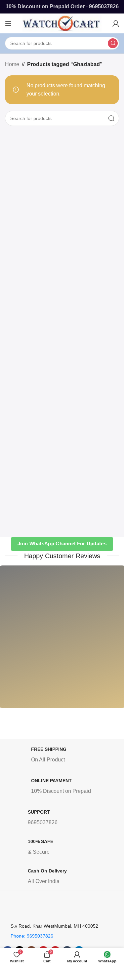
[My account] (115, 23)
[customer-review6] (95, 641)
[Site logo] (62, 23)
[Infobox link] (63, 756)
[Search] (113, 43)
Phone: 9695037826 (32, 936)
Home (12, 64)
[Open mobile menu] (8, 23)
